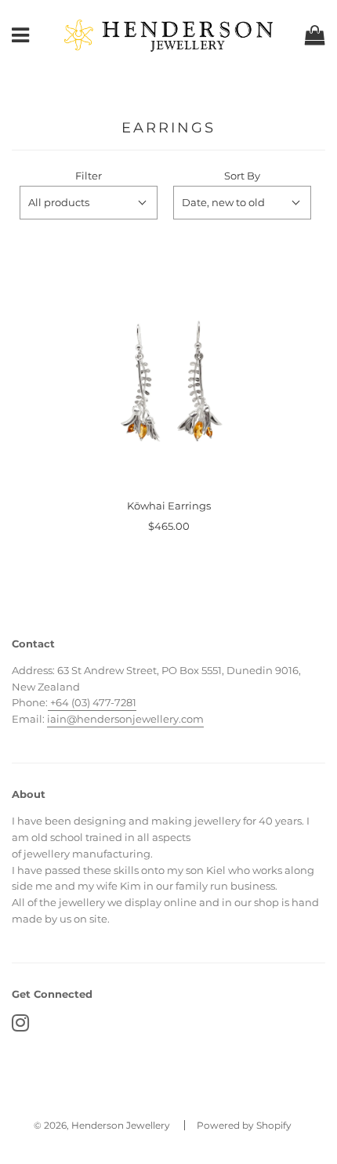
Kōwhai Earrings (169, 505)
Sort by (242, 175)
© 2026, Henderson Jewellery (102, 1125)
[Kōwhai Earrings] (168, 388)
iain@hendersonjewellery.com (125, 719)
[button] (89, 202)
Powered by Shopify (244, 1125)
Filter (88, 175)
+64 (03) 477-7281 (92, 702)
